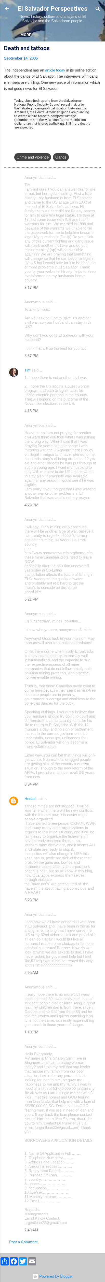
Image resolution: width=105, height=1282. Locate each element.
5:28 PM (31, 900)
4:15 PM (31, 411)
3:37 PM (31, 355)
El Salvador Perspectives (52, 8)
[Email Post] (17, 147)
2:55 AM (31, 972)
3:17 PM (31, 287)
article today (55, 70)
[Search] (98, 9)
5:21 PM (31, 599)
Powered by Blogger (55, 1276)
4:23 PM (31, 505)
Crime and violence (33, 157)
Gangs (61, 157)
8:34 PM (31, 784)
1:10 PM (31, 1032)
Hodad (29, 798)
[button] (98, 49)
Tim (27, 370)
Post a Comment (23, 1242)
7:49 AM (31, 1230)
